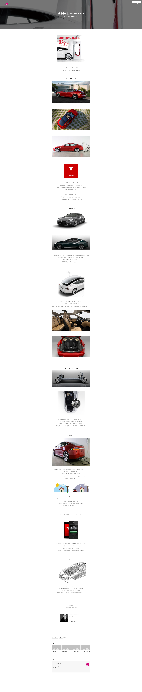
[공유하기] (55, 637)
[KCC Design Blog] (10, 4)
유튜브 (72, 686)
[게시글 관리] (57, 637)
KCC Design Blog (57, 663)
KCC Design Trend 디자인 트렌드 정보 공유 (60, 665)
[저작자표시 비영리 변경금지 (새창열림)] (64, 637)
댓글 (53, 659)
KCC (69, 686)
